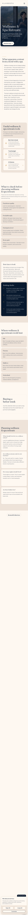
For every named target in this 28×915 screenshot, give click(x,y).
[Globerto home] (8, 3)
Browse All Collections (14, 515)
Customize (14, 911)
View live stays (7, 43)
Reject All (8, 908)
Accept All (20, 908)
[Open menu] (24, 3)
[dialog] (14, 905)
